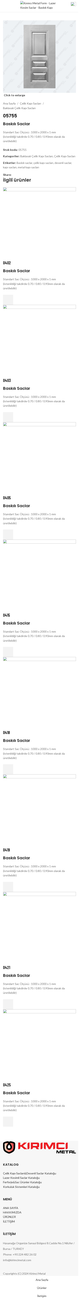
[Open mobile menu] (4, 6)
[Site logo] (38, 5)
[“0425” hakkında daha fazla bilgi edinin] (8, 1122)
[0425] (39, 1045)
